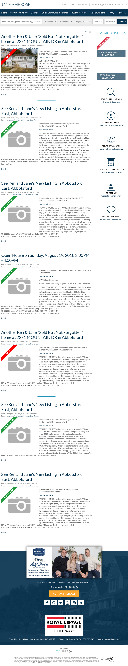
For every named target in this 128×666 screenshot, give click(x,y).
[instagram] (74, 602)
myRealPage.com (64, 651)
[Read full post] (19, 61)
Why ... (113, 12)
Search (122, 21)
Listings (34, 12)
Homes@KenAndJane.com (109, 4)
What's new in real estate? (111, 219)
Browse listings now (111, 102)
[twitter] (60, 602)
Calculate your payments (111, 172)
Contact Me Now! (64, 593)
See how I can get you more (111, 125)
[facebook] (47, 602)
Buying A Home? (79, 12)
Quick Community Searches (55, 12)
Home (4, 12)
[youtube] (67, 602)
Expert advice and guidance (111, 149)
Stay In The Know (19, 12)
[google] (54, 602)
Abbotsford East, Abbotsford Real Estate (23, 48)
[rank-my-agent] (81, 602)
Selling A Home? (98, 12)
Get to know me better (111, 196)
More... (122, 12)
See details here (46, 57)
